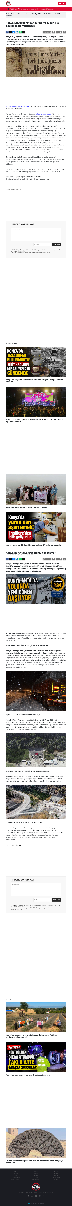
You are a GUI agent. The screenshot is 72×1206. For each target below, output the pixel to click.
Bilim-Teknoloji (15, 1179)
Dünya (36, 1177)
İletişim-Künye (29, 1192)
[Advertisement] (36, 90)
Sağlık (36, 1175)
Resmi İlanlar (16, 1177)
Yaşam (56, 1179)
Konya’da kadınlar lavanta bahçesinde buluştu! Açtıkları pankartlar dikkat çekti (33, 9)
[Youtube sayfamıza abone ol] (36, 1195)
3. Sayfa (36, 1173)
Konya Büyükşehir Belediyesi (18, 106)
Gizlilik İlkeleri (42, 1192)
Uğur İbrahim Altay (44, 114)
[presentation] (7, 9)
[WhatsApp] (20, 32)
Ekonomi (56, 1171)
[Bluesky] (13, 32)
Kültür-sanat (21, 14)
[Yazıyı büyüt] (53, 32)
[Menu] (60, 3)
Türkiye (16, 1173)
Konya (56, 1173)
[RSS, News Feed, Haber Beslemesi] (44, 1195)
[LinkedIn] (17, 32)
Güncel (16, 1171)
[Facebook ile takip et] (28, 1195)
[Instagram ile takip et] (40, 1195)
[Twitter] (10, 32)
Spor (15, 1175)
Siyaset (36, 1171)
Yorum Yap (48, 32)
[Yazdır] (64, 32)
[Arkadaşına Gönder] (60, 32)
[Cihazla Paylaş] (23, 32)
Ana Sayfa (11, 14)
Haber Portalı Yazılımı (37, 1203)
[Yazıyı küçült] (57, 32)
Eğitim (56, 1175)
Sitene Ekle (50, 1192)
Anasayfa (21, 1192)
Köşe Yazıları (36, 1179)
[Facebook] (7, 32)
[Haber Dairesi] (8, 3)
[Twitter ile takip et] (32, 1195)
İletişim (36, 1192)
